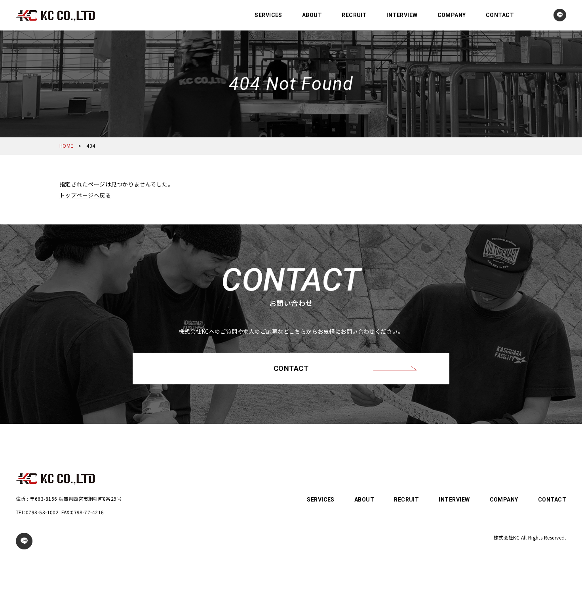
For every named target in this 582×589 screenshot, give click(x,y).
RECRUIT (354, 15)
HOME (66, 146)
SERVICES (268, 15)
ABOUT (312, 15)
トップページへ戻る (85, 195)
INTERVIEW (401, 15)
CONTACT (500, 15)
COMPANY (451, 15)
